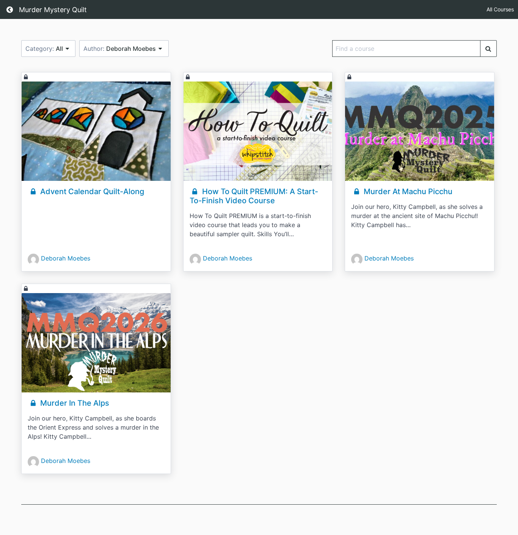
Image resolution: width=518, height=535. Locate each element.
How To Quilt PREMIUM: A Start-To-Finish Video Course (254, 196)
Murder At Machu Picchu (407, 191)
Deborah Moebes (65, 258)
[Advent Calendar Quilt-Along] (96, 131)
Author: (119, 48)
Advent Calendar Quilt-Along (91, 191)
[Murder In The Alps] (96, 342)
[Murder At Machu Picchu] (419, 131)
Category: (44, 48)
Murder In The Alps (73, 403)
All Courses (500, 9)
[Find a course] (488, 48)
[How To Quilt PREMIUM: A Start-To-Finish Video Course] (258, 131)
